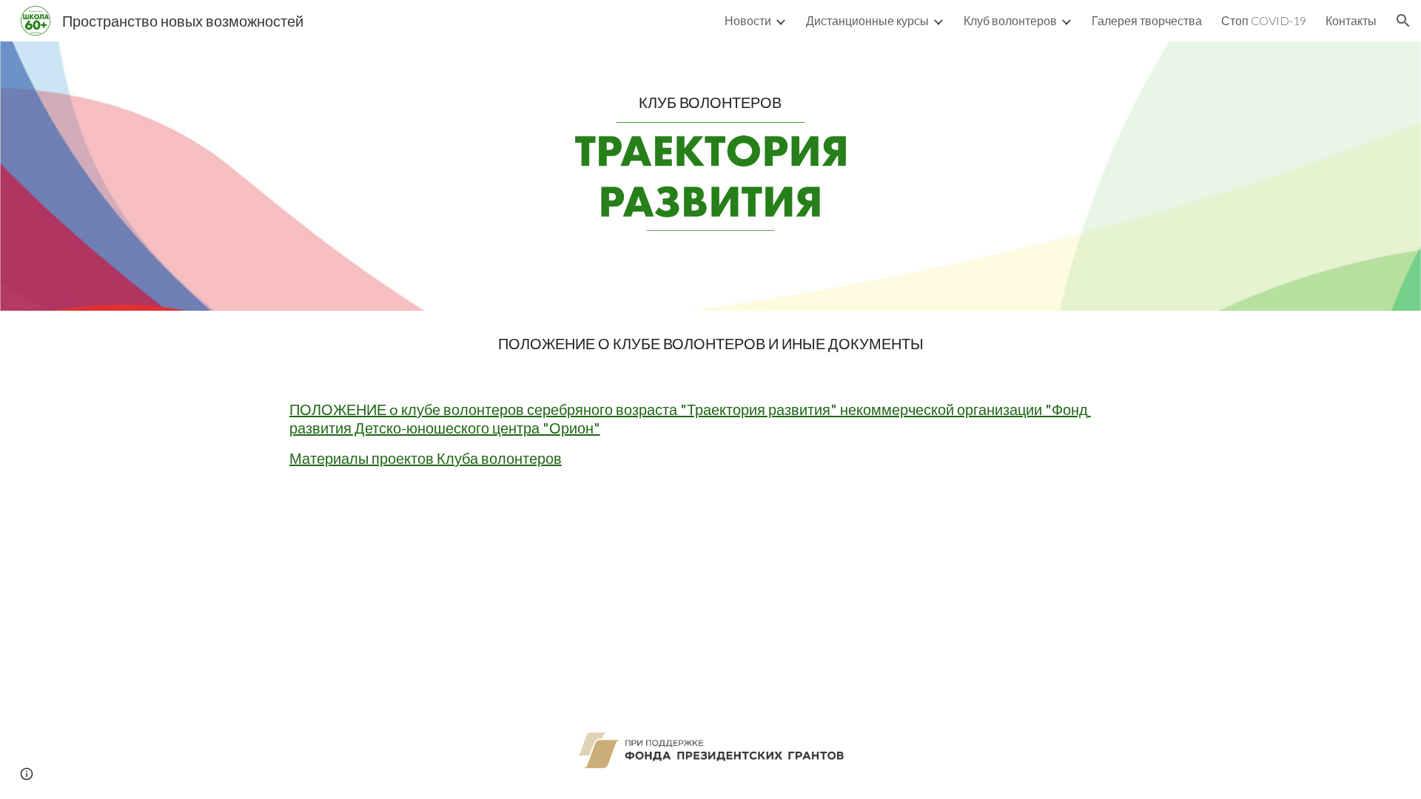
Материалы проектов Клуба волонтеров (425, 458)
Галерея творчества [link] (1147, 20)
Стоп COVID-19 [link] (1263, 20)
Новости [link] (748, 20)
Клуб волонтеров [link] (1010, 20)
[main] (710, 102)
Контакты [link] (1351, 20)
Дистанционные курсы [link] (867, 20)
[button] (1403, 20)
